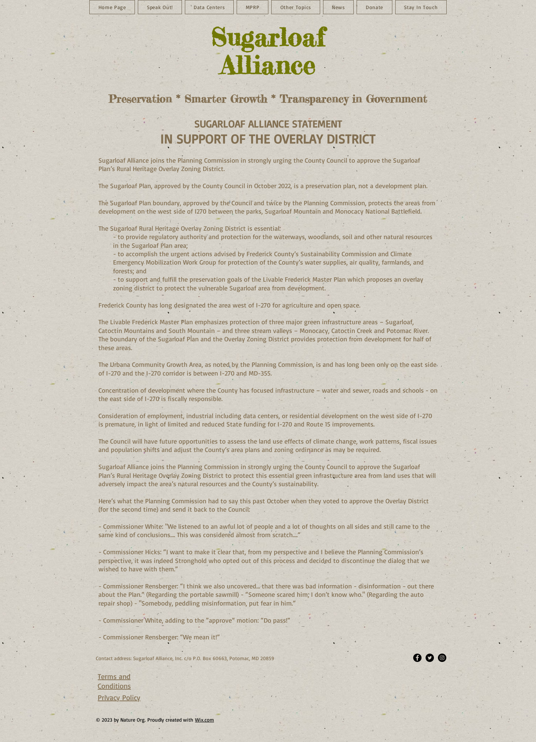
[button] (338, 7)
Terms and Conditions (114, 681)
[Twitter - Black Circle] (430, 658)
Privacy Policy (119, 697)
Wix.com (204, 720)
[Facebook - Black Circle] (417, 658)
